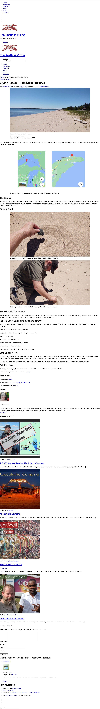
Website (2, 651)
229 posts (3, 412)
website (15, 386)
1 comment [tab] (6, 661)
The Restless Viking (11, 695)
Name (2, 644)
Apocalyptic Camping (10, 514)
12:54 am (14, 675)
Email (2, 648)
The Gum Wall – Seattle (11, 564)
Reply (5, 681)
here (28, 372)
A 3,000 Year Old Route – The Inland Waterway (22, 463)
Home (2, 77)
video (9, 369)
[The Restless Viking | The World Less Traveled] (10, 31)
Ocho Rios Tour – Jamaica (12, 618)
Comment (4, 641)
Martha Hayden (7, 87)
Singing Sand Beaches (22, 382)
